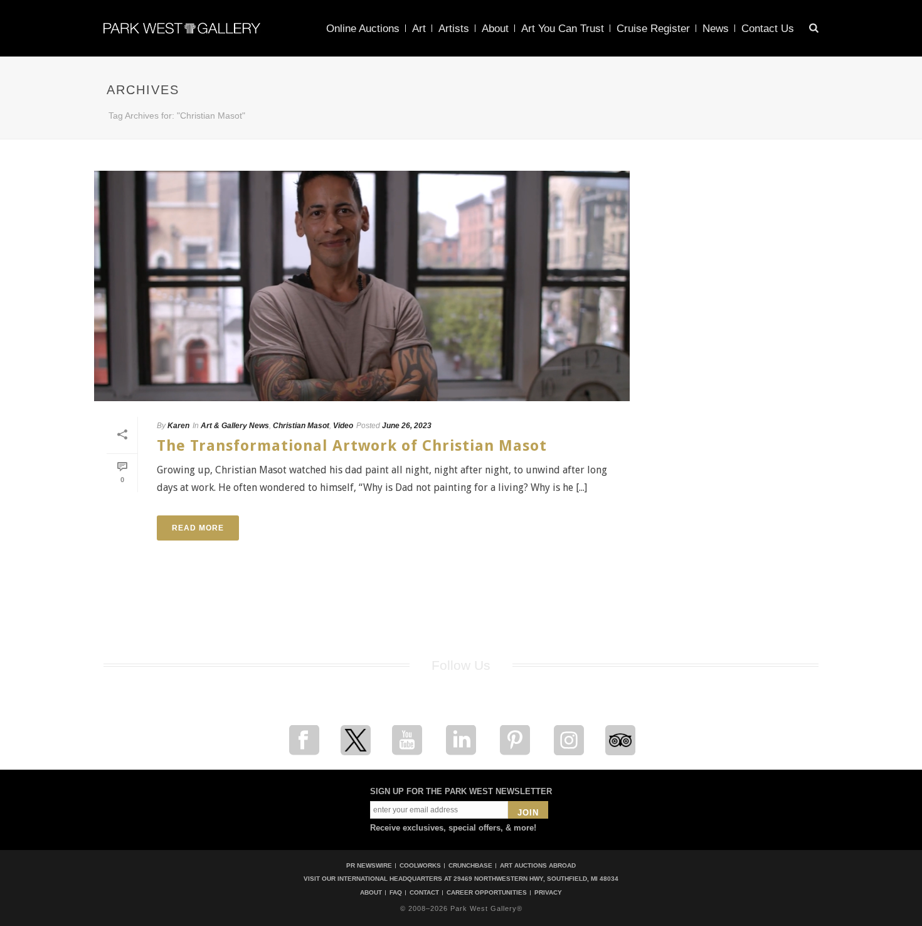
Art (419, 29)
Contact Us (767, 29)
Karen (178, 425)
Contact (424, 893)
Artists (453, 29)
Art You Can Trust (562, 29)
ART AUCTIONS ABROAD (538, 865)
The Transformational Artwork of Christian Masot (352, 446)
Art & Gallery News (235, 425)
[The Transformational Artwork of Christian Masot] (362, 286)
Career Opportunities (487, 893)
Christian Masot (301, 425)
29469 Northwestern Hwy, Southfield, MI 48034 (535, 878)
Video (343, 425)
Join (528, 812)
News (715, 29)
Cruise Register (653, 29)
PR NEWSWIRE (369, 865)
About (495, 29)
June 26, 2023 (407, 425)
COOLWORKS (420, 865)
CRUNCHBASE (470, 865)
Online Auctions (363, 29)
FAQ (395, 893)
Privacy (548, 893)
